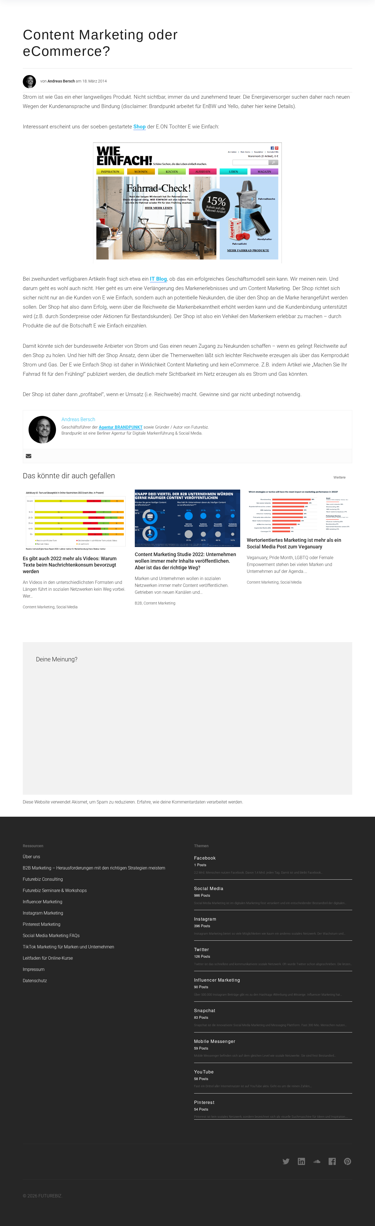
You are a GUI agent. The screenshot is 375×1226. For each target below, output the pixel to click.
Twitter (201, 949)
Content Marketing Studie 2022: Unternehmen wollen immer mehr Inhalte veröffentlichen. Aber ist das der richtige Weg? (185, 560)
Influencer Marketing (42, 901)
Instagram (205, 919)
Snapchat (205, 1010)
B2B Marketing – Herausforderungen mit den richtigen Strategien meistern (94, 868)
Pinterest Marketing (41, 924)
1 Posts (200, 864)
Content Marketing (39, 607)
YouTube (204, 1071)
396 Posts (202, 925)
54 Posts (201, 1109)
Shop (139, 126)
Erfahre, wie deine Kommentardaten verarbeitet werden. (190, 802)
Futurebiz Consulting (43, 879)
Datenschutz (35, 980)
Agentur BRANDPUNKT (120, 427)
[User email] (28, 456)
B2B (138, 603)
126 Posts (202, 956)
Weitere (340, 477)
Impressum (33, 969)
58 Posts (201, 1078)
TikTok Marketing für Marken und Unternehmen (68, 946)
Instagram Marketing (43, 913)
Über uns (31, 856)
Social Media (67, 607)
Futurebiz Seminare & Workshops (55, 890)
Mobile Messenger (214, 1041)
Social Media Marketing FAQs (51, 935)
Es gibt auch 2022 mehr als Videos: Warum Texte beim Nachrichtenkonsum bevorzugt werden (70, 565)
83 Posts (201, 1017)
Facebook (205, 858)
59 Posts (201, 1048)
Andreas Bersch (61, 81)
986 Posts (202, 895)
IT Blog (158, 279)
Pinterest (204, 1102)
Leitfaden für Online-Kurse (48, 958)
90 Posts (201, 986)
